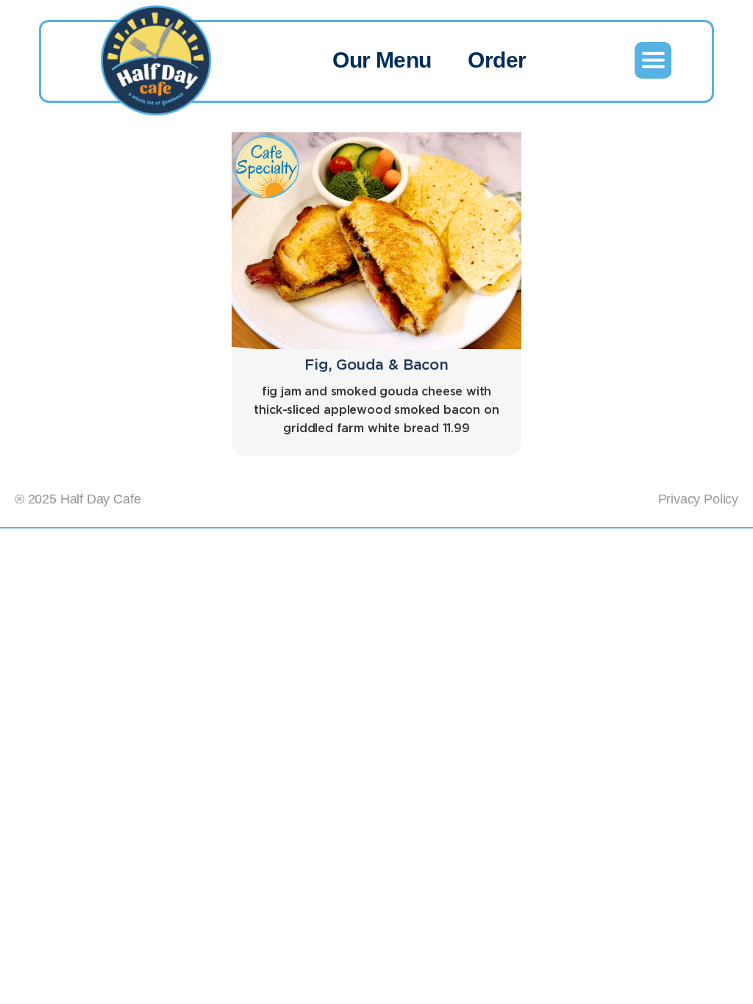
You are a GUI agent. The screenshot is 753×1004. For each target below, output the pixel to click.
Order (497, 60)
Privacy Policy (698, 499)
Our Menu (381, 60)
